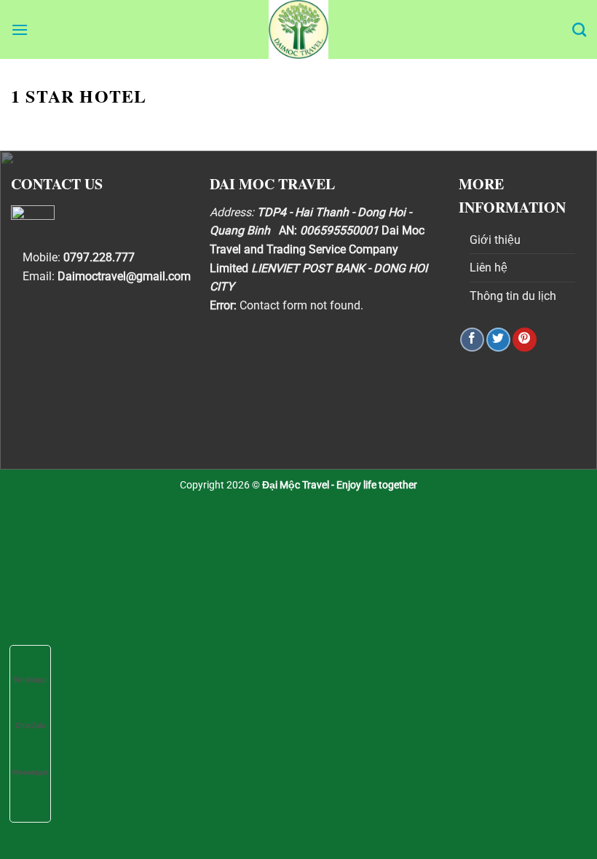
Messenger (30, 772)
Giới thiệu (495, 240)
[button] (19, 29)
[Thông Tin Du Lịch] (298, 29)
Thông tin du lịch (513, 296)
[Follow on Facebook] (472, 340)
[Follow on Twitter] (498, 340)
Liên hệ (488, 267)
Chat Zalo (30, 725)
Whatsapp (30, 680)
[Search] (579, 29)
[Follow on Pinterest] (525, 340)
